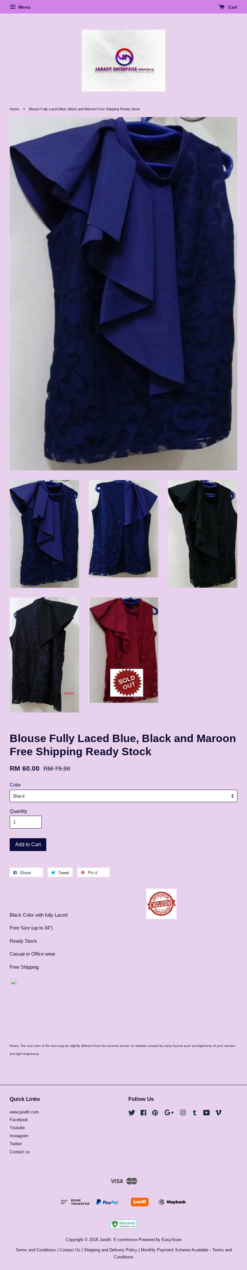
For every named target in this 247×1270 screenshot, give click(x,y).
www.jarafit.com (24, 1112)
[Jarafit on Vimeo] (218, 1113)
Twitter (16, 1143)
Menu (24, 7)
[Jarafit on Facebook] (143, 1113)
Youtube (17, 1127)
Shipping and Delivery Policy (110, 1249)
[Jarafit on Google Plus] (169, 1113)
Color (15, 784)
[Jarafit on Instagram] (183, 1113)
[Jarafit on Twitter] (131, 1113)
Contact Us (69, 1249)
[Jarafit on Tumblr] (194, 1113)
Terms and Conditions (35, 1249)
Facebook (19, 1119)
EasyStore (171, 1239)
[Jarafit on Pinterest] (155, 1113)
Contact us (20, 1151)
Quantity (18, 811)
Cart (232, 7)
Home (14, 109)
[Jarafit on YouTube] (206, 1113)
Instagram (19, 1135)
